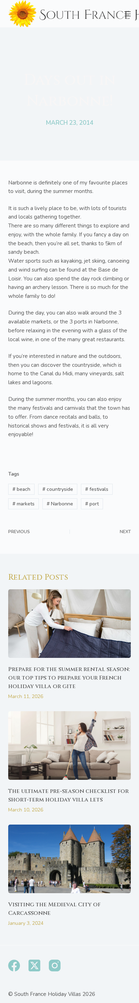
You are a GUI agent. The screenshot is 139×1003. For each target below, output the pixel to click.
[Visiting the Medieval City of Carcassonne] (69, 859)
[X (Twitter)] (34, 965)
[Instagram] (55, 965)
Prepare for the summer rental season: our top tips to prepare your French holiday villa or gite (69, 677)
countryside (57, 489)
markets (23, 503)
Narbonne (60, 503)
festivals (96, 489)
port (92, 503)
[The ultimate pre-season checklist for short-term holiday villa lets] (69, 745)
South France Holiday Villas (47, 994)
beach (21, 489)
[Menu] (127, 14)
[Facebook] (14, 965)
